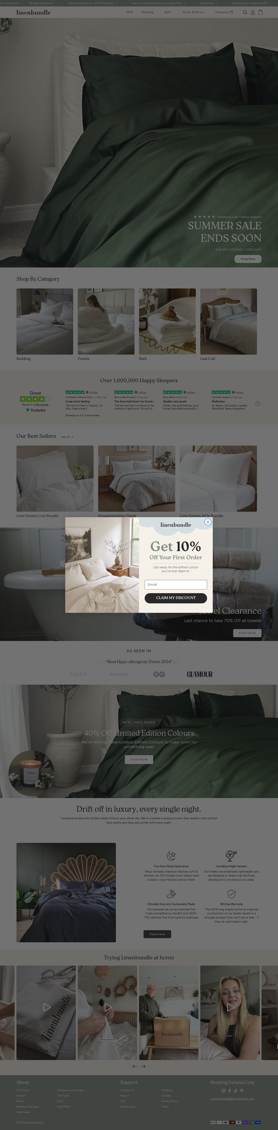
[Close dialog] (208, 522)
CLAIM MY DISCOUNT (176, 598)
